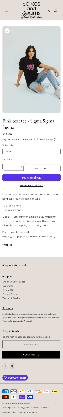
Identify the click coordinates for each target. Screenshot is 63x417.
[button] (6, 10)
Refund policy (8, 408)
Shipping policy (9, 412)
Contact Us (8, 290)
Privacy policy (24, 408)
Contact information (28, 412)
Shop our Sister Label (13, 281)
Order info (7, 286)
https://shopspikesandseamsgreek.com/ (29, 236)
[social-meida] (5, 366)
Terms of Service (11, 298)
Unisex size (8, 145)
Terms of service (40, 408)
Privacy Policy (9, 294)
